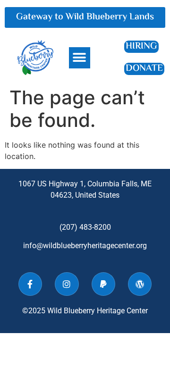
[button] (79, 58)
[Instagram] (66, 284)
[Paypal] (103, 284)
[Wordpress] (140, 284)
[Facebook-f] (30, 284)
